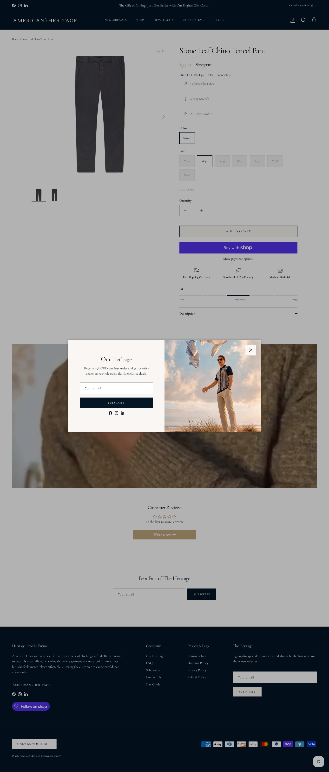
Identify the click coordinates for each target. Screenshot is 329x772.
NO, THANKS (117, 423)
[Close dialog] (253, 320)
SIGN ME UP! (117, 408)
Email (82, 385)
